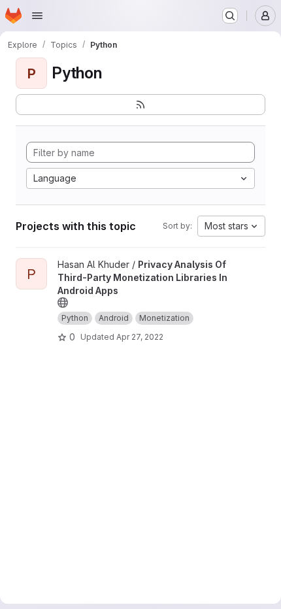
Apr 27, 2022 (139, 337)
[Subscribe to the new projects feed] (140, 104)
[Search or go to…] (230, 16)
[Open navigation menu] (37, 15)
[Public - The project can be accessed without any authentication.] (63, 302)
